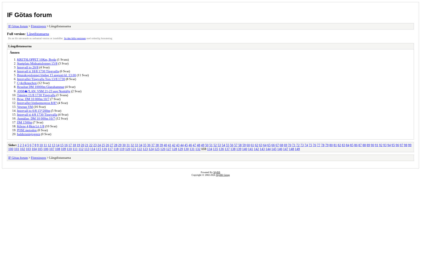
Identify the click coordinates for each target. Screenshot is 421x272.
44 (182, 145)
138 (233, 149)
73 (302, 145)
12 (49, 145)
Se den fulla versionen (75, 38)
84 (347, 145)
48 (198, 145)
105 (40, 149)
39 (161, 145)
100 (10, 149)
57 (236, 145)
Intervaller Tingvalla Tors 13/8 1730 (41, 79)
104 (34, 149)
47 (194, 145)
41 (169, 145)
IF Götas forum (29, 15)
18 (74, 145)
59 (244, 145)
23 (95, 145)
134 (209, 149)
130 (186, 149)
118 (116, 149)
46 (190, 145)
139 (238, 149)
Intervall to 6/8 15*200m (33, 111)
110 (69, 149)
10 (41, 145)
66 (273, 145)
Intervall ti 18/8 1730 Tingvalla (38, 71)
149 (297, 149)
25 (103, 145)
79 (327, 145)
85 (352, 145)
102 (22, 149)
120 (127, 149)
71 (294, 145)
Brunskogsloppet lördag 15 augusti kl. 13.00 (46, 75)
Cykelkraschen (27, 83)
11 (45, 145)
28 (115, 145)
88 (364, 145)
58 (240, 145)
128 (174, 149)
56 (231, 145)
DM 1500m (24, 122)
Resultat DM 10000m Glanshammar (40, 87)
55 (227, 145)
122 (139, 149)
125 (157, 149)
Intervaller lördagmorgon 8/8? (37, 103)
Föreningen (38, 26)
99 (409, 145)
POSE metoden (27, 130)
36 (149, 145)
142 (256, 149)
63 (260, 145)
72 (298, 145)
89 (368, 145)
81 (335, 145)
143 (262, 149)
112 (81, 149)
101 (16, 149)
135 (215, 149)
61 (252, 145)
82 (339, 145)
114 (92, 149)
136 (221, 149)
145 (274, 149)
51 (211, 145)
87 (360, 145)
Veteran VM (25, 107)
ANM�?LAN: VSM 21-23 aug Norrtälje (43, 91)
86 (356, 145)
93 (385, 145)
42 (173, 145)
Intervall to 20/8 (27, 67)
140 (244, 149)
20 (82, 145)
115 (98, 149)
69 (285, 145)
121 (133, 149)
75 (310, 145)
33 (136, 145)
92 (381, 145)
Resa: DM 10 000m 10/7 (33, 99)
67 (277, 145)
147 (285, 149)
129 (180, 149)
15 (62, 145)
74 (306, 145)
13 (53, 145)
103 (28, 149)
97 (401, 145)
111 (75, 149)
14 (57, 145)
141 (250, 149)
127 (168, 149)
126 (162, 149)
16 (66, 145)
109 (63, 149)
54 (223, 145)
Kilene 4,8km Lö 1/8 (30, 126)
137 (227, 149)
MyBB (216, 172)
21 (86, 145)
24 (99, 145)
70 (289, 145)
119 (121, 149)
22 (91, 145)
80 (331, 145)
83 (343, 145)
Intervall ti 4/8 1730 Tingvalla (37, 114)
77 (318, 145)
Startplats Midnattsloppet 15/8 (37, 63)
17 (70, 145)
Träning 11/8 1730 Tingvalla (36, 95)
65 (269, 145)
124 (151, 149)
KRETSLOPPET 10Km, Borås (36, 59)
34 (140, 145)
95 (393, 145)
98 (405, 145)
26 (107, 145)
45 (186, 145)
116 (104, 149)
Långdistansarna (38, 34)
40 (165, 145)
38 (157, 145)
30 (124, 145)
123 (145, 149)
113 (86, 149)
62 (256, 145)
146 (279, 149)
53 (219, 145)
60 (248, 145)
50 (207, 145)
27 (111, 145)
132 (198, 149)
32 (132, 145)
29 (120, 145)
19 (78, 145)
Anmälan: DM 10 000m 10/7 (36, 118)
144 (268, 149)
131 (192, 149)
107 (51, 149)
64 (265, 145)
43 (178, 145)
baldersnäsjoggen (28, 134)
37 (153, 145)
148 (291, 149)
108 (57, 149)
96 (397, 145)
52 (215, 145)
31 (128, 145)
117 (110, 149)
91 (376, 145)
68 (281, 145)
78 (323, 145)
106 (45, 149)
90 (372, 145)
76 (314, 145)
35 (144, 145)
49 (202, 145)
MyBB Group (223, 175)
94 (389, 145)
